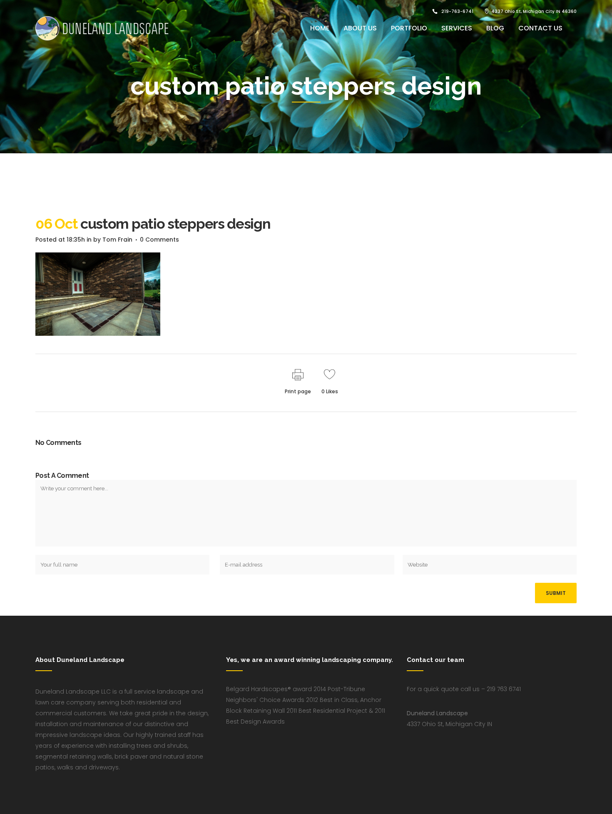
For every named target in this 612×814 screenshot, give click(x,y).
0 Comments (159, 239)
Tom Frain (117, 239)
